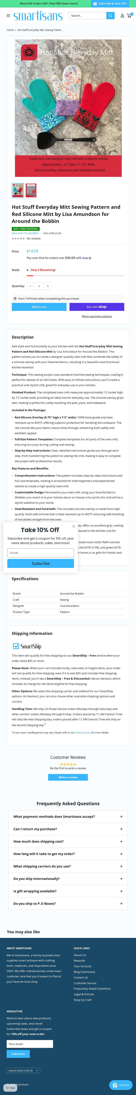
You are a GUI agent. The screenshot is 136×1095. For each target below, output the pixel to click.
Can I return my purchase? (35, 829)
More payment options (97, 316)
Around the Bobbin (25, 233)
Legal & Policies (84, 994)
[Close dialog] (74, 526)
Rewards (79, 960)
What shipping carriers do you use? (42, 866)
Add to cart (39, 307)
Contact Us (81, 977)
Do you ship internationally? (36, 878)
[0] (129, 16)
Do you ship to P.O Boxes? (34, 903)
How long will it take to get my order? (44, 854)
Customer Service (85, 983)
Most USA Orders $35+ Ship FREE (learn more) (49, 3)
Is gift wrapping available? (35, 891)
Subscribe (18, 1054)
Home (10, 29)
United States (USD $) (20, 1070)
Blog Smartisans (84, 972)
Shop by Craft (83, 1000)
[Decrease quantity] (30, 286)
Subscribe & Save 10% (112, 3)
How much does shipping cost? (38, 841)
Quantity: (18, 286)
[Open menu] (8, 15)
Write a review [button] (68, 777)
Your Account (82, 966)
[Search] (110, 15)
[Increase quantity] (47, 286)
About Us (80, 955)
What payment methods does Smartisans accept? (54, 816)
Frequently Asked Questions (92, 988)
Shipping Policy (83, 732)
